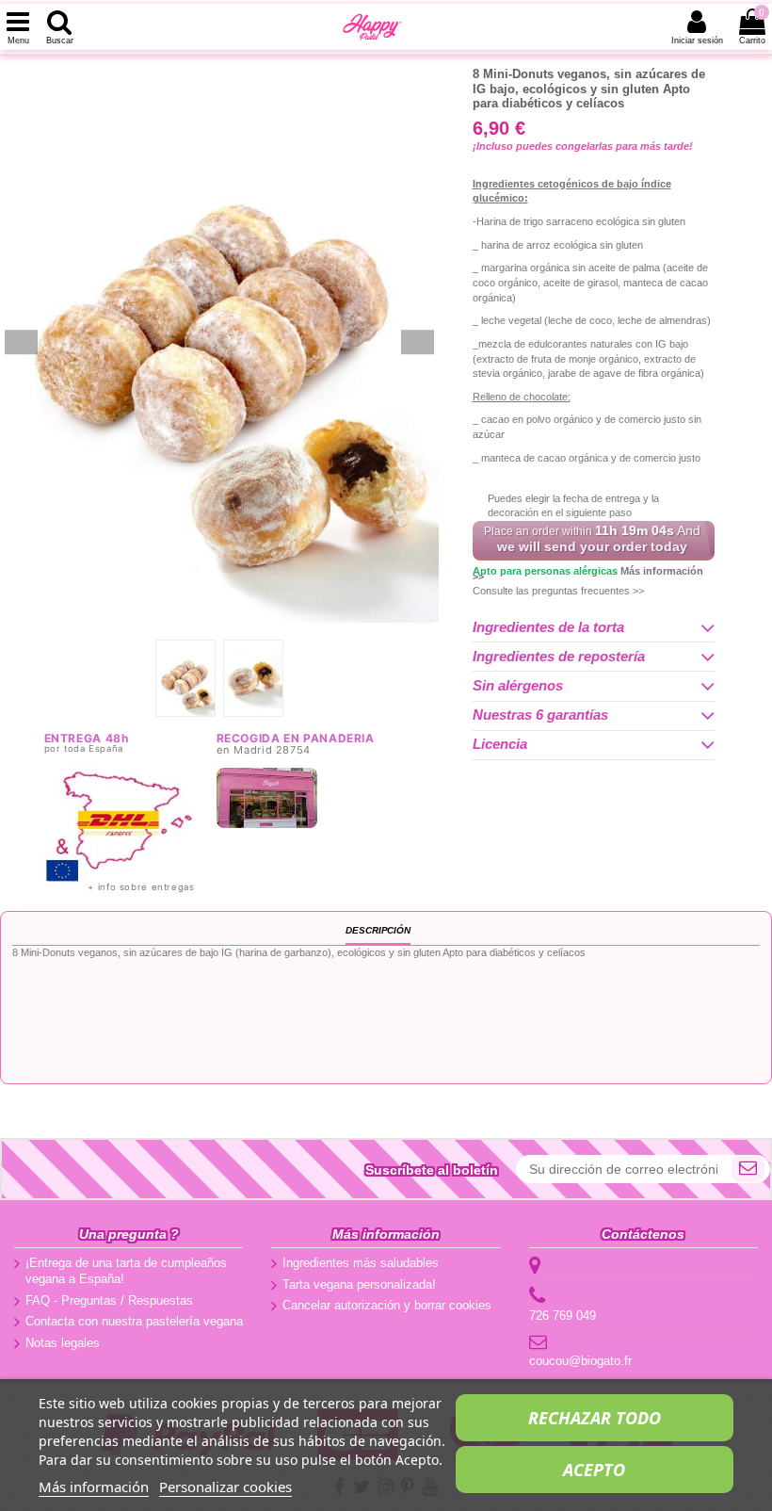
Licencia (500, 744)
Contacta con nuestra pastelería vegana (134, 1321)
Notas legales (62, 1343)
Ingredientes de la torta (548, 627)
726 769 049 (562, 1315)
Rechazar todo (594, 1417)
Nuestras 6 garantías (540, 715)
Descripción (378, 930)
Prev (21, 342)
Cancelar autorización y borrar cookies (386, 1305)
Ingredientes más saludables (360, 1263)
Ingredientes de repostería (559, 656)
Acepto (594, 1469)
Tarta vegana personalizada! (359, 1284)
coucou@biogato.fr (580, 1361)
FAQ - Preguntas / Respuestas (109, 1300)
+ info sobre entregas (141, 887)
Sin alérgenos (518, 685)
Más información (94, 1486)
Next (417, 342)
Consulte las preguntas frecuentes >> (558, 590)
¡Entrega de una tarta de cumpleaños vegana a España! (126, 1271)
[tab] (594, 627)
